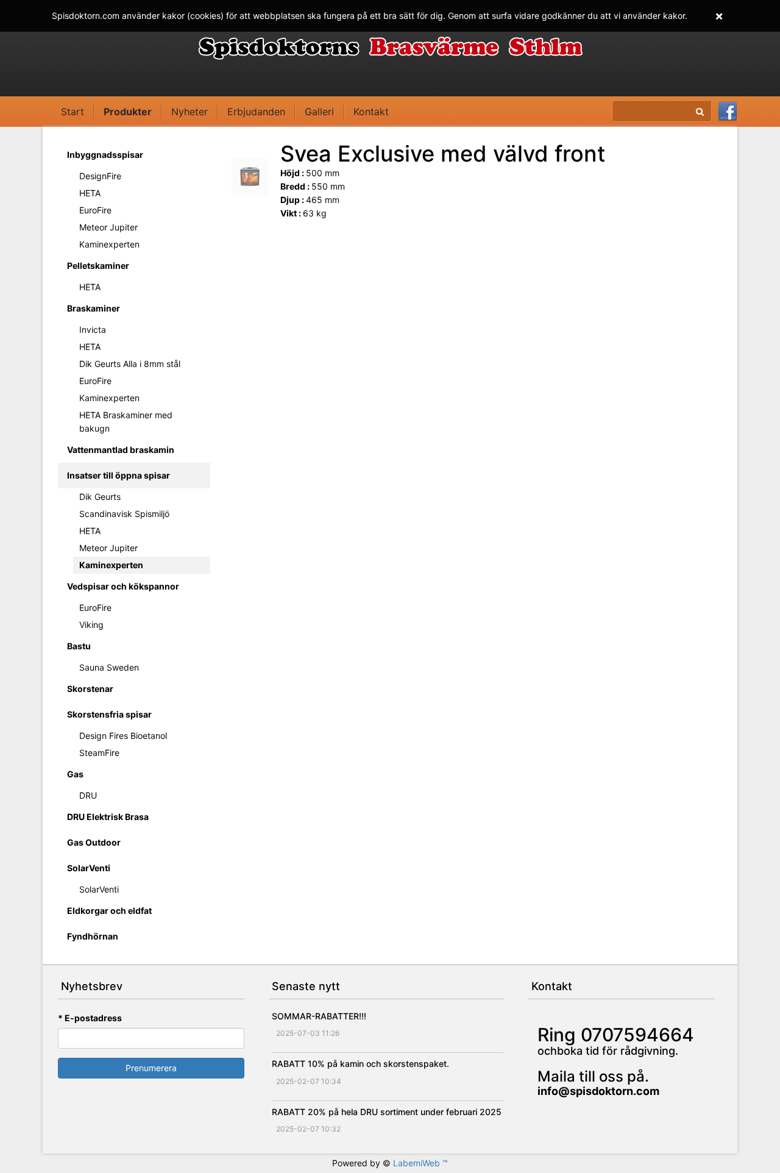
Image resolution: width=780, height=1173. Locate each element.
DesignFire (100, 176)
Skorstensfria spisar (109, 714)
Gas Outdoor (94, 842)
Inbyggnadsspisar (105, 154)
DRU (88, 795)
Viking (91, 624)
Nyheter (189, 111)
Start (72, 111)
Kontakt (371, 111)
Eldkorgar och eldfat (109, 910)
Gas (75, 774)
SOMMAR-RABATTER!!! (319, 1016)
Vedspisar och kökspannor (123, 586)
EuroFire (95, 210)
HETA (90, 193)
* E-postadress (90, 1018)
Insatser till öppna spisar (118, 475)
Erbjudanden (256, 111)
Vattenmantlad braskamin (120, 449)
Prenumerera (151, 1068)
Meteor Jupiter (108, 227)
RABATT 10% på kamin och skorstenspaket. (360, 1063)
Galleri (319, 111)
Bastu (79, 646)
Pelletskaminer (98, 265)
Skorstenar (90, 688)
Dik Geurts (100, 496)
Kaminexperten (109, 244)
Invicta (92, 329)
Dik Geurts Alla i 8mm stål (129, 363)
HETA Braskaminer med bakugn (125, 421)
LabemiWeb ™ (420, 1163)
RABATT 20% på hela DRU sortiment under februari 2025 (387, 1112)
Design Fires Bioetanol (123, 735)
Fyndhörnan (92, 936)
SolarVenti (88, 868)
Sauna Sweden (109, 667)
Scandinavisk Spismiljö (124, 513)
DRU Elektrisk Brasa (108, 816)
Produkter (128, 111)
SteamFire (99, 752)
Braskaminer (93, 308)
